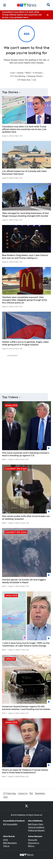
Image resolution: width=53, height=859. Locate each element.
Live (34, 80)
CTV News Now (23, 80)
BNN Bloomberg (10, 843)
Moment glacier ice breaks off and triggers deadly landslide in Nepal (24, 581)
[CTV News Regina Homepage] (26, 5)
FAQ (31, 793)
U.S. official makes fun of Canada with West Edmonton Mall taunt (24, 172)
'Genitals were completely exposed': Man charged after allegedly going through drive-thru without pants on (24, 300)
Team (5, 797)
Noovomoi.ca (33, 843)
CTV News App (9, 793)
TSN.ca (6, 846)
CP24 (5, 840)
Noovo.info (32, 840)
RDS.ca (31, 846)
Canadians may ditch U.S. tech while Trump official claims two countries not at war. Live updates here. (24, 129)
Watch (28, 73)
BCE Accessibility (10, 824)
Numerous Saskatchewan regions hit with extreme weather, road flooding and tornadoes (26, 707)
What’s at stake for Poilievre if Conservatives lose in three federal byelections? (25, 771)
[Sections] (4, 5)
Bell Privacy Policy (35, 824)
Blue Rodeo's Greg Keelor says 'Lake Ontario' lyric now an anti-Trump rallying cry (25, 256)
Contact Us (22, 793)
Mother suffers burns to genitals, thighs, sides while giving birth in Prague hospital (25, 343)
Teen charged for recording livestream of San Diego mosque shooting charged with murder (25, 214)
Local (12, 73)
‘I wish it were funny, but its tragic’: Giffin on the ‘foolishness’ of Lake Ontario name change (26, 644)
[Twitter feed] (26, 805)
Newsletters (40, 793)
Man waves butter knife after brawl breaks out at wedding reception (26, 517)
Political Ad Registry (36, 830)
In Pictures (37, 73)
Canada (20, 73)
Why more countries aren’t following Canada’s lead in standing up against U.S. (25, 454)
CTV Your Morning (17, 76)
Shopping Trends (34, 76)
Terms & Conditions (36, 827)
